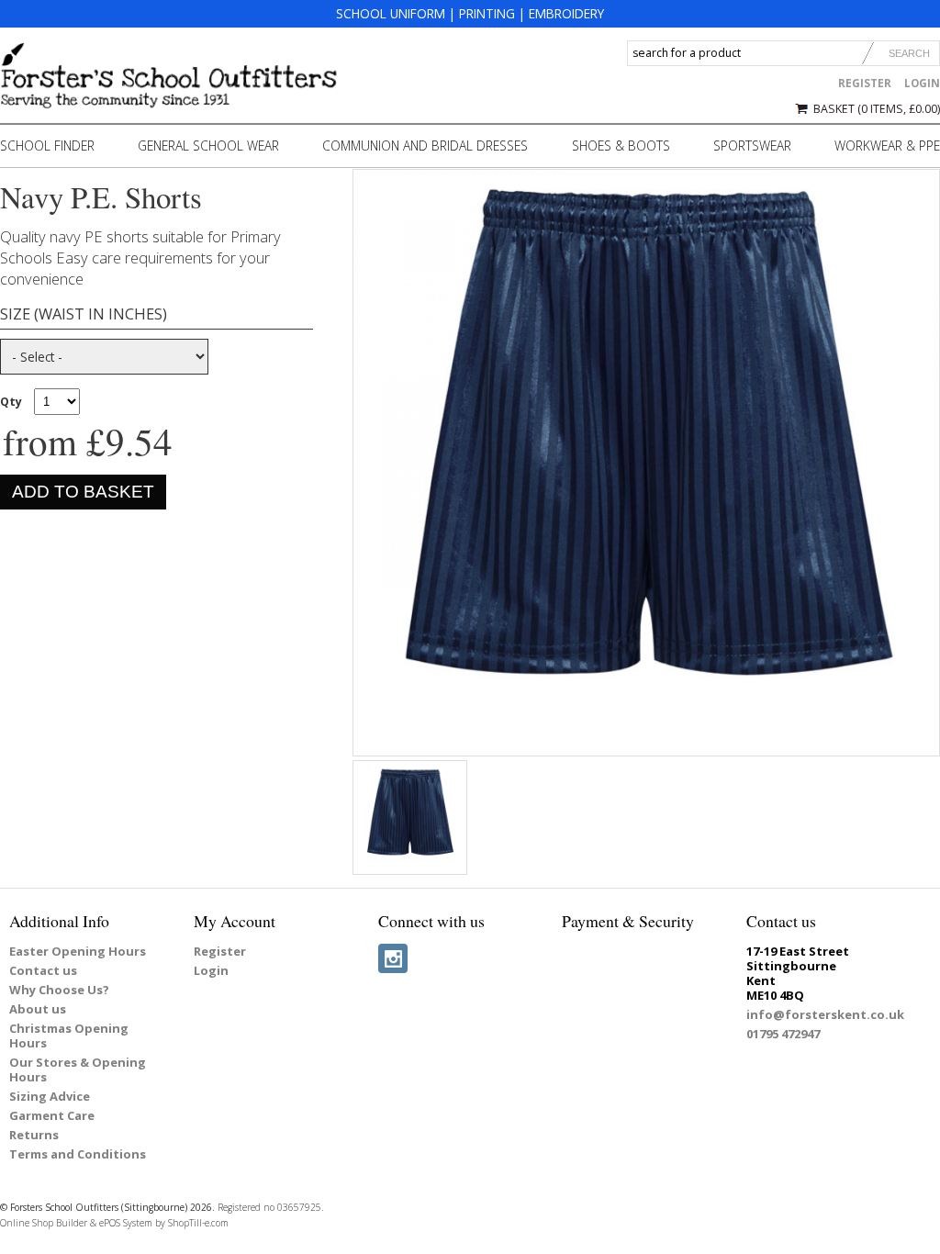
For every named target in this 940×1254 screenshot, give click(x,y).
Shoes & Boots (621, 145)
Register (864, 83)
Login (922, 83)
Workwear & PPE (887, 145)
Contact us (43, 970)
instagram (393, 958)
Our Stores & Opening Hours (77, 1069)
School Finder (47, 145)
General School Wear (208, 145)
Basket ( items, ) (876, 109)
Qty (11, 401)
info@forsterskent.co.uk (825, 1014)
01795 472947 (783, 1033)
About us (37, 1009)
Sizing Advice (49, 1096)
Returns (34, 1134)
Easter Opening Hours (77, 951)
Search (909, 53)
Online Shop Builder (43, 1222)
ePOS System (125, 1222)
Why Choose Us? (59, 989)
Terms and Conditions (77, 1154)
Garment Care (52, 1115)
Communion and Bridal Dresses (425, 145)
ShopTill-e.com (198, 1222)
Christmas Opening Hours (69, 1035)
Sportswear (752, 145)
